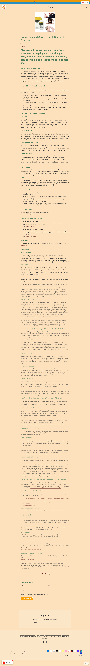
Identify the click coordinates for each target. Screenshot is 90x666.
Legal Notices (57, 636)
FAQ (38, 635)
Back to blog (46, 574)
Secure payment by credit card (53, 635)
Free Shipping (65, 635)
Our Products (32, 7)
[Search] (81, 7)
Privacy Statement (47, 636)
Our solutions (42, 7)
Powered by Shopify (78, 655)
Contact (57, 7)
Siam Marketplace (71, 655)
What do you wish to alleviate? (27, 635)
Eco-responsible (43, 638)
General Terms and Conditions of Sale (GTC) (31, 636)
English (24, 653)
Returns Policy (65, 636)
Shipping (50, 7)
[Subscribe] (55, 623)
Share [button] (23, 46)
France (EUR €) (13, 653)
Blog (50, 638)
